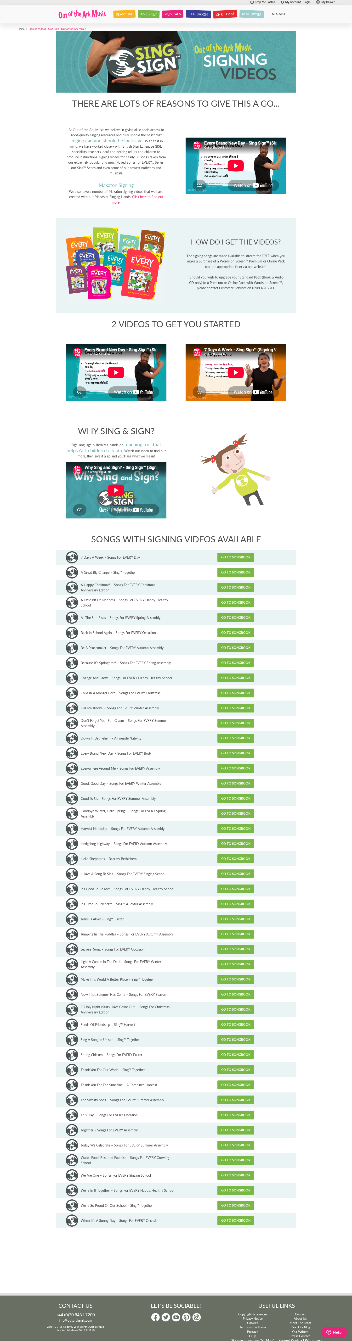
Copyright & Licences (252, 1314)
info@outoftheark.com (75, 1320)
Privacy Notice (253, 1318)
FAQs (252, 1336)
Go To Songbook (235, 557)
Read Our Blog (300, 1327)
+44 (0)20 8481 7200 (75, 1315)
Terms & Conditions (252, 1327)
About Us (300, 1318)
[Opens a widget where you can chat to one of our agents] (334, 1333)
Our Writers (300, 1332)
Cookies (252, 1323)
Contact (300, 1314)
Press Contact (300, 1336)
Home (21, 29)
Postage (252, 1332)
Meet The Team (300, 1323)
